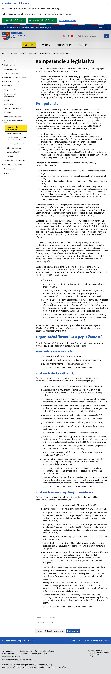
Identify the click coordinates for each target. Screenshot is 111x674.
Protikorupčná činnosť (15, 144)
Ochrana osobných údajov (44, 651)
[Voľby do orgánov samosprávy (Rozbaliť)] (2, 77)
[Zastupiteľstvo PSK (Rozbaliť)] (2, 73)
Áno (73, 640)
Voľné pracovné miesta (12, 116)
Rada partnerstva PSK (12, 81)
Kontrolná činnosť (14, 134)
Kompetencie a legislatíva (12, 128)
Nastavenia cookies (67, 20)
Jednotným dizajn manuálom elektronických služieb (43, 667)
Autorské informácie (9, 654)
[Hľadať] (106, 36)
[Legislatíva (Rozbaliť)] (2, 85)
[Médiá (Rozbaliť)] (2, 100)
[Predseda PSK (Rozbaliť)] (2, 65)
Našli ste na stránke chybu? (97, 640)
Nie (79, 640)
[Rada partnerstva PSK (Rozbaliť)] (2, 81)
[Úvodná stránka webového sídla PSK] (14, 36)
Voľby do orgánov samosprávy (15, 77)
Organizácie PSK (10, 104)
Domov (7, 53)
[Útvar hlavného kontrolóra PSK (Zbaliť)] (3, 120)
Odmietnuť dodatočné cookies (42, 20)
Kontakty (24, 654)
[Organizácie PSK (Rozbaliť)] (2, 104)
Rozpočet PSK (9, 90)
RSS (45, 654)
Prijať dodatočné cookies (14, 20)
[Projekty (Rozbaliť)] (2, 112)
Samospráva (17, 53)
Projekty (7, 112)
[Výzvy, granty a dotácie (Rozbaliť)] (2, 108)
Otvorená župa (9, 61)
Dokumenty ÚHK (13, 152)
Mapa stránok (36, 654)
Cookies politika (26, 651)
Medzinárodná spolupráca (13, 164)
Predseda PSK (9, 65)
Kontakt (10, 156)
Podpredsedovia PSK (12, 69)
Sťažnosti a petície (14, 148)
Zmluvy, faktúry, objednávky (14, 160)
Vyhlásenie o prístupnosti (11, 656)
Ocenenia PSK (9, 173)
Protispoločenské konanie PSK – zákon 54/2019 (17, 139)
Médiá (6, 100)
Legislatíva (8, 85)
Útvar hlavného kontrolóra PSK (36, 53)
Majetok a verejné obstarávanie (10, 95)
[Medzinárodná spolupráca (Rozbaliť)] (2, 164)
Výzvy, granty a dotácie (12, 108)
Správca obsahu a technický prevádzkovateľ (18, 659)
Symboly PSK (9, 169)
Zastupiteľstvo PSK (11, 73)
